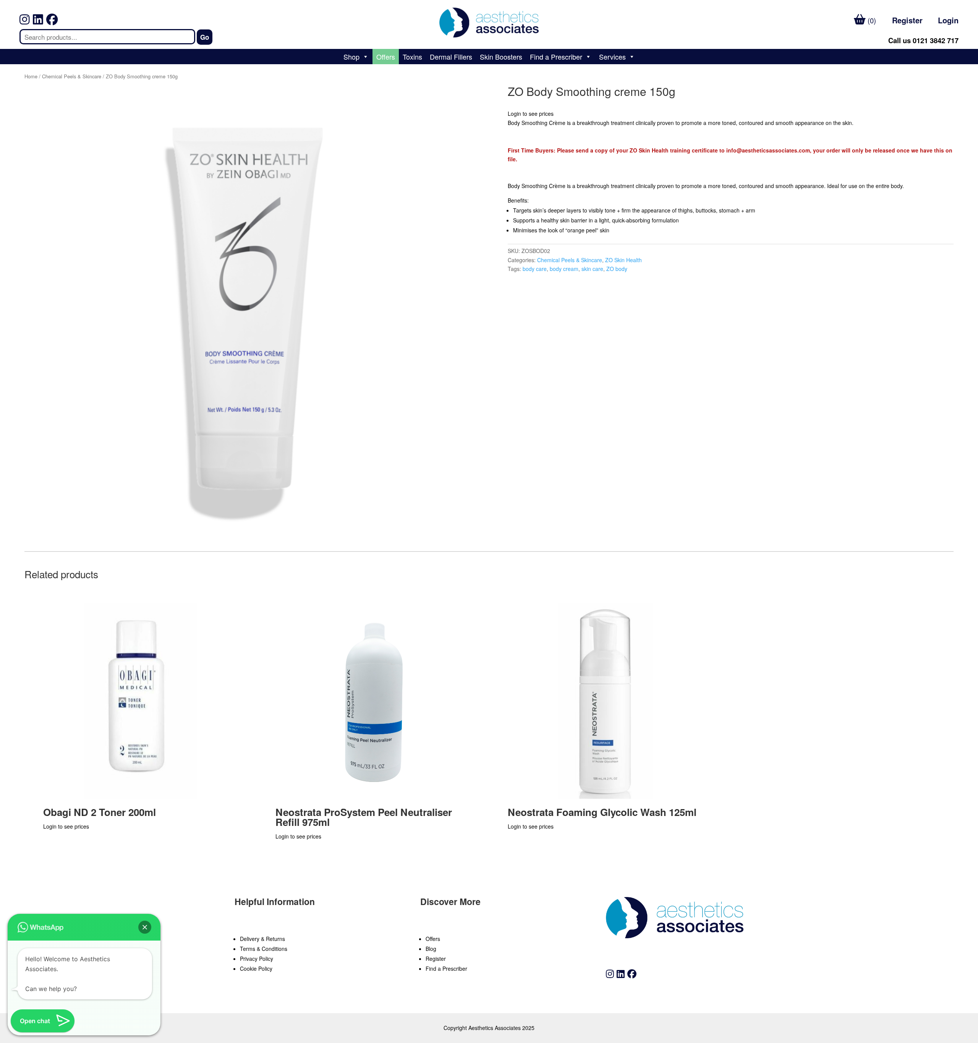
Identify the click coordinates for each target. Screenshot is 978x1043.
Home (30, 76)
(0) (871, 20)
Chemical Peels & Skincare (71, 76)
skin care (592, 269)
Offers (385, 57)
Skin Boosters (501, 57)
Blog (431, 948)
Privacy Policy (256, 958)
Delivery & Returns (262, 938)
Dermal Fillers (451, 57)
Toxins (412, 57)
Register (907, 20)
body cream (564, 269)
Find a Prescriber (556, 57)
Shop (351, 57)
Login (948, 20)
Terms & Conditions (263, 948)
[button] (144, 927)
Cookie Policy (256, 968)
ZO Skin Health (623, 260)
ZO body (616, 269)
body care (535, 269)
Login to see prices (531, 113)
